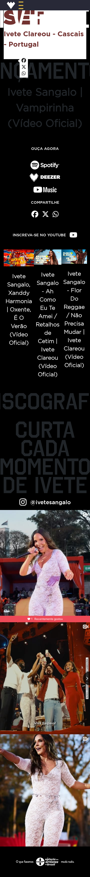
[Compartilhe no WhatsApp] (56, 214)
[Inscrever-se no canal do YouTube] (73, 234)
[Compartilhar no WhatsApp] (24, 73)
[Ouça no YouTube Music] (45, 189)
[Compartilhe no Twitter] (45, 214)
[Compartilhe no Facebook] (34, 214)
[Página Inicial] (11, 5)
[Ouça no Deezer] (45, 177)
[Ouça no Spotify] (45, 165)
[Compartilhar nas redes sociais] (14, 56)
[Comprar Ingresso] (7, 56)
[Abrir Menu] (21, 5)
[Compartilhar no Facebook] (23, 60)
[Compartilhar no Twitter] (23, 67)
